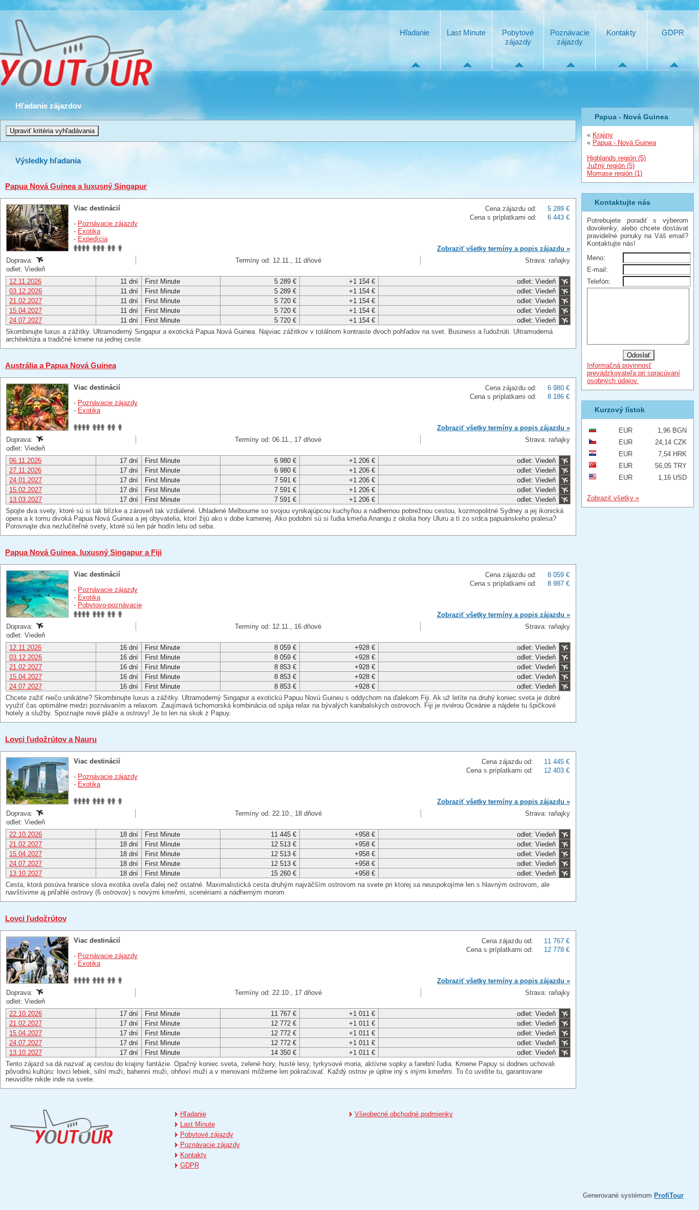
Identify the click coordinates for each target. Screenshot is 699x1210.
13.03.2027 (25, 499)
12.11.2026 (25, 281)
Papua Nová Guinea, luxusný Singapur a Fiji (83, 552)
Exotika (89, 231)
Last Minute (466, 32)
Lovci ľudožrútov (36, 918)
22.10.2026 (25, 834)
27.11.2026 (25, 470)
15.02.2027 (25, 490)
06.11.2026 (25, 460)
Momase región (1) (614, 173)
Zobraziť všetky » (613, 498)
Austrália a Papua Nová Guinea (60, 365)
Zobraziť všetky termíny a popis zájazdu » (503, 248)
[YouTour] (61, 1127)
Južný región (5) (611, 165)
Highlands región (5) (616, 158)
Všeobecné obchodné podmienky (404, 1114)
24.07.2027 (25, 320)
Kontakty (621, 32)
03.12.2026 (25, 291)
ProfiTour (669, 1195)
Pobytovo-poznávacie (110, 605)
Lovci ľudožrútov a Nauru (51, 739)
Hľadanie (414, 32)
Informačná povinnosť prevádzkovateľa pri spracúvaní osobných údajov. (633, 373)
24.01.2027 (25, 480)
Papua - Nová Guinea (624, 142)
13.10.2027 (25, 873)
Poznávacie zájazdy (569, 37)
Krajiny (603, 135)
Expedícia (92, 239)
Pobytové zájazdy (518, 37)
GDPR (673, 32)
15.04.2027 (25, 310)
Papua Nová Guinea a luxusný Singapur (76, 186)
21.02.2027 (25, 301)
